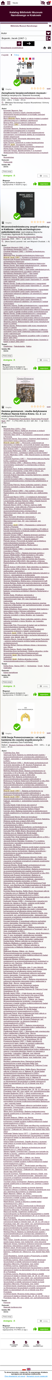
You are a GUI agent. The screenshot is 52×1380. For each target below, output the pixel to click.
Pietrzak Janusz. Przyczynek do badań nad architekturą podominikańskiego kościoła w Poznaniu (25, 542)
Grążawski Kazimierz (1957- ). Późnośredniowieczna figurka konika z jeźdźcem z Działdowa (26, 460)
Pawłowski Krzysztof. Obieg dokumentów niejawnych (24, 146)
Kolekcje (20, 48)
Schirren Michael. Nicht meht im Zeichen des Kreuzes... (25, 559)
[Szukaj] (28, 43)
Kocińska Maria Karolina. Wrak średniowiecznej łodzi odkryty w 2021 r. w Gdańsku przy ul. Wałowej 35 (27, 898)
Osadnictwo (8, 346)
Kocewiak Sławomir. (13, 110)
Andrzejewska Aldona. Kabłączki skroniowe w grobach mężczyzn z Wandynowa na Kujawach (24, 432)
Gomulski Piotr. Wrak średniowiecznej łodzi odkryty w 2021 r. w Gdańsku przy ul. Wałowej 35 (27, 838)
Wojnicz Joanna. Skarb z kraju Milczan (18, 649)
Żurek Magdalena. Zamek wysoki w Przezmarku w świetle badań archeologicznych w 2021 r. (26, 1257)
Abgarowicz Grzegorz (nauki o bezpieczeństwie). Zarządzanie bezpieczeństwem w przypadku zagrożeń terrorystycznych (24, 114)
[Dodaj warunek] (19, 43)
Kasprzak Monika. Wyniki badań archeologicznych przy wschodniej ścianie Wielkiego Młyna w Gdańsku (24, 866)
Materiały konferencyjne (13, 1307)
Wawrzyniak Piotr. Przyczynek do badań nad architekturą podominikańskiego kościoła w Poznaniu (25, 626)
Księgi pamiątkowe (11, 672)
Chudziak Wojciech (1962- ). (16, 247)
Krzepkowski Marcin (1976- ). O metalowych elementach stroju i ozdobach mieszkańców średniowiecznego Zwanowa (26, 498)
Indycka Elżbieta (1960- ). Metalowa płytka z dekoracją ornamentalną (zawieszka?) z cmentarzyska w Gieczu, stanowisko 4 (24, 465)
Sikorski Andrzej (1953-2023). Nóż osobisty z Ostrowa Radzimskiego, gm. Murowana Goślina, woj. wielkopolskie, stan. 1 (26, 563)
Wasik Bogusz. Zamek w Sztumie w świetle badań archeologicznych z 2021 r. (22, 1203)
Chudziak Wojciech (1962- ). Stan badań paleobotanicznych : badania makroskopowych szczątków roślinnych (27, 270)
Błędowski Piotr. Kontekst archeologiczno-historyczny (24, 255)
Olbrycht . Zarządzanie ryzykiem (18, 145)
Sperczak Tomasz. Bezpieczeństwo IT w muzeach (23, 150)
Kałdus (28, 346)
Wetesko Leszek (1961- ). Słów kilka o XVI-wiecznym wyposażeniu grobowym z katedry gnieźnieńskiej (24, 630)
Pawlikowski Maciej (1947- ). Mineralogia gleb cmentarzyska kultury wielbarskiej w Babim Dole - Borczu (26, 1032)
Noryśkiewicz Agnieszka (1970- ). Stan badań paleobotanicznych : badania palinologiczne (21, 274)
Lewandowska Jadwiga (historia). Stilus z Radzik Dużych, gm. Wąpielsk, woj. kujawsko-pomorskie (25, 502)
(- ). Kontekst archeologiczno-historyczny (27, 257)
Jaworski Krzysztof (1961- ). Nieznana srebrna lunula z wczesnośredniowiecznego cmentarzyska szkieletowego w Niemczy (26, 481)
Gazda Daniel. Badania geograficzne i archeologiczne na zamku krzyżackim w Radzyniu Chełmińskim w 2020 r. (25, 828)
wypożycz (44, 184)
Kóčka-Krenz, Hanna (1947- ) (15, 666)
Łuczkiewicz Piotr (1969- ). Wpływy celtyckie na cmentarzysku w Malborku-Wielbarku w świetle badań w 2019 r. (25, 947)
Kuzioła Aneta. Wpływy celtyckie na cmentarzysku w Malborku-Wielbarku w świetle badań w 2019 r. (23, 942)
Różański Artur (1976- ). (15, 429)
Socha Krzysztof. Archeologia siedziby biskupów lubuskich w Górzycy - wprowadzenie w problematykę (26, 574)
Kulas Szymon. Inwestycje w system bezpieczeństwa (24, 142)
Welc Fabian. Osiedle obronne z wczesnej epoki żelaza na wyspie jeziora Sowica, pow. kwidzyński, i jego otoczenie (26, 1241)
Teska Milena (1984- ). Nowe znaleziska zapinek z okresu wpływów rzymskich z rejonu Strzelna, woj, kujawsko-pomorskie (25, 615)
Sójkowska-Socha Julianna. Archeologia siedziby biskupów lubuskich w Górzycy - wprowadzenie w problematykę (26, 578)
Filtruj (16, 55)
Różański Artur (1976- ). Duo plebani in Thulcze (22, 557)
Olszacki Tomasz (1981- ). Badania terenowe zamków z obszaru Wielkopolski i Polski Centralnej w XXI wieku (25, 536)
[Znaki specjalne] (49, 47)
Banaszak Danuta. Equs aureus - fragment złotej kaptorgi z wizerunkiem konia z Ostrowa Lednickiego (26, 440)
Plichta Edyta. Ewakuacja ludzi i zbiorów (19, 149)
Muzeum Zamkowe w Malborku (21, 745)
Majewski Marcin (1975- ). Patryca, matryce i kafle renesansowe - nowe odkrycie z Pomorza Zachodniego (25, 506)
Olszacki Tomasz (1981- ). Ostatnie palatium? (21, 539)
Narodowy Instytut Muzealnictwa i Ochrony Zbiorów (30, 98)
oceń (49, 88)
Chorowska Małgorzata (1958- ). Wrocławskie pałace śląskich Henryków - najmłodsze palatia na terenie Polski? (26, 452)
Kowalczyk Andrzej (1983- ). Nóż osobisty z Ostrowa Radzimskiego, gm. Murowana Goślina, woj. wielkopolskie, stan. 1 (26, 493)
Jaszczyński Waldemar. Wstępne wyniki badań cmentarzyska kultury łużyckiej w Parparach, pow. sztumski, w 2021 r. (27, 848)
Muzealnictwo (9, 157)
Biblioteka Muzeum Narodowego (24, 26)
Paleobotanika (19, 346)
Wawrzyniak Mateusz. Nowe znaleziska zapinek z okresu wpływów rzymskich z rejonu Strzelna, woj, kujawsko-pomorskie (25, 621)
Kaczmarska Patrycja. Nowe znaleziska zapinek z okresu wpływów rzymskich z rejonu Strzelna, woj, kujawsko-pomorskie (25, 487)
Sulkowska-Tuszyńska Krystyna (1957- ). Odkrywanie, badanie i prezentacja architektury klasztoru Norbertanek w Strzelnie (26, 591)
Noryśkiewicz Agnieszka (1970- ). (18, 249)
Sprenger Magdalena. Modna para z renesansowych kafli (25, 581)
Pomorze (7, 1302)
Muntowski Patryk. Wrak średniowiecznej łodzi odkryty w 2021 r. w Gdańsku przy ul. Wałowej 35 (25, 1014)
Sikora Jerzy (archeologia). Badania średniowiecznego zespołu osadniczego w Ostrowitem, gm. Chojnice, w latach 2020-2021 (26, 1113)
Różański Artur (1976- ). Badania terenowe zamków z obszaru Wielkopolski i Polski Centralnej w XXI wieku (24, 554)
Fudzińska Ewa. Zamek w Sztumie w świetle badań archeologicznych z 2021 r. (23, 824)
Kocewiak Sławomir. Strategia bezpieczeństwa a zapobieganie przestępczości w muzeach (22, 130)
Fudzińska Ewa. (12, 753)
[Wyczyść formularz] (44, 47)
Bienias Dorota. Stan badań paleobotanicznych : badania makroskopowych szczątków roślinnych (25, 266)
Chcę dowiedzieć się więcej (15, 1376)
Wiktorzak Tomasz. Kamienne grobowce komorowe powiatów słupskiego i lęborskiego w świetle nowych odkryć (27, 1245)
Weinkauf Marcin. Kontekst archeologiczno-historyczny (24, 263)
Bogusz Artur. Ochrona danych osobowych (20, 123)
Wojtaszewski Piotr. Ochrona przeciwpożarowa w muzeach (26, 153)
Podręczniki (8, 162)
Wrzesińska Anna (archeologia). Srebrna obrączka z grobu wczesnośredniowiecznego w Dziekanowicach (26, 652)
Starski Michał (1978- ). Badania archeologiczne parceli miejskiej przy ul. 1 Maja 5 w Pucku (25, 1148)
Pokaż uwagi (7, 171)
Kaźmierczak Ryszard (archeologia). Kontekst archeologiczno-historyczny (21, 260)
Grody (40, 666)
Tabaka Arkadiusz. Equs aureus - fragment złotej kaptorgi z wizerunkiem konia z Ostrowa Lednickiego (26, 610)
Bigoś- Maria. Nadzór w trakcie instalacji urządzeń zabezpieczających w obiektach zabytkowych (26, 119)
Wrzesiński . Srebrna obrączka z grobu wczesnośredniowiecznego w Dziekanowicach (21, 660)
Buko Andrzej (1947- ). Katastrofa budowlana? (21, 449)
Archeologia (31, 666)
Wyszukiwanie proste (9, 48)
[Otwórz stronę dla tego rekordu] (26, 72)
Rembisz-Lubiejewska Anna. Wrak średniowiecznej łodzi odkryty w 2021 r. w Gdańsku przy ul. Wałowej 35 (25, 1076)
